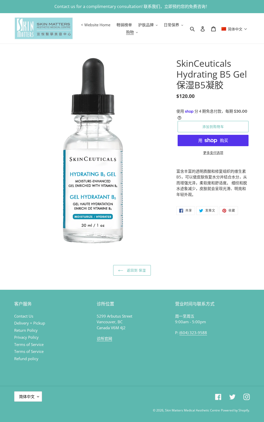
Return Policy (26, 330)
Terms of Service (29, 344)
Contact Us (23, 316)
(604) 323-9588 (193, 332)
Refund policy (26, 358)
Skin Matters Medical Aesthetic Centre (192, 410)
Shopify (243, 410)
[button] (234, 28)
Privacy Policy (26, 337)
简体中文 (27, 396)
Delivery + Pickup (29, 323)
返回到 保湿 (136, 270)
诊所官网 (104, 338)
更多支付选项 (213, 152)
